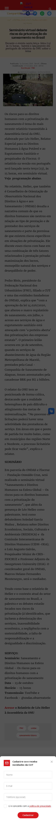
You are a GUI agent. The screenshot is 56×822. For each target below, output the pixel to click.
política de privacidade (40, 806)
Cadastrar (28, 815)
